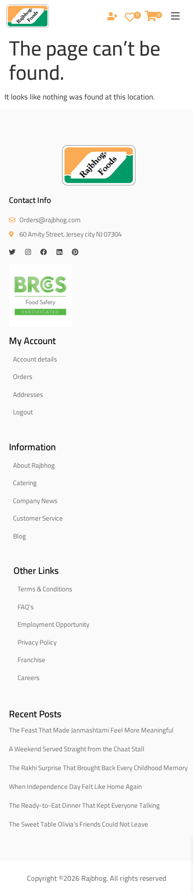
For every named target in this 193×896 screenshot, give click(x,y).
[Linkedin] (59, 252)
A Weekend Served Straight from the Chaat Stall (77, 748)
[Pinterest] (75, 252)
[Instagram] (28, 252)
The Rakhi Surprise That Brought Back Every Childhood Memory (98, 767)
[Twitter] (12, 252)
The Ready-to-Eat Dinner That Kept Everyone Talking (84, 805)
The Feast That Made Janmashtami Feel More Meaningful (91, 730)
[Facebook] (43, 252)
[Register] (112, 17)
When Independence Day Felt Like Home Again (75, 786)
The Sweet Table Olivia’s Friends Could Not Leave (78, 824)
